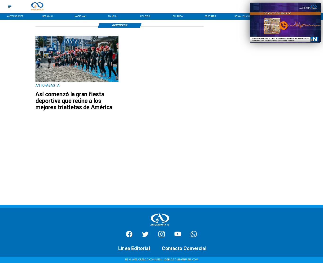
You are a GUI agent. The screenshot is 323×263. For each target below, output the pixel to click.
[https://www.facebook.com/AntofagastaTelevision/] (129, 236)
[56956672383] (193, 236)
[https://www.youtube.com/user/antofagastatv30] (177, 236)
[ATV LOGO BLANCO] (160, 226)
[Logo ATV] (37, 6)
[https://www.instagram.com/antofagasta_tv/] (161, 236)
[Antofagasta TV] (9, 6)
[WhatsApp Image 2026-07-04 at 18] (76, 81)
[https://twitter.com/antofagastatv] (145, 236)
